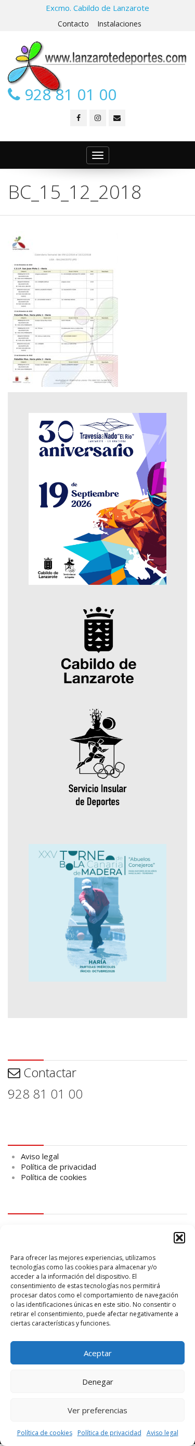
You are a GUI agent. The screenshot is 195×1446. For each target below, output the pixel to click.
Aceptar (98, 1353)
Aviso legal (162, 1432)
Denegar (97, 1381)
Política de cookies (44, 1432)
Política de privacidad (109, 1432)
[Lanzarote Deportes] (97, 67)
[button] (179, 1238)
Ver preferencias (97, 1410)
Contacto (73, 24)
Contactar (48, 1072)
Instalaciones (119, 24)
